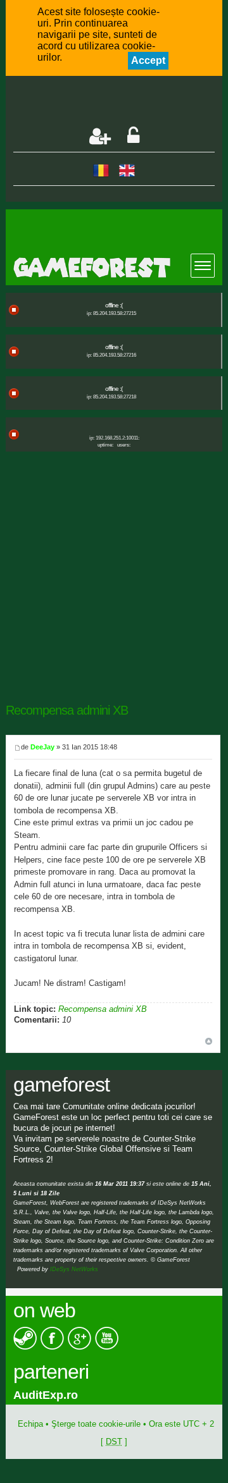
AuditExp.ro (45, 1395)
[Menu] (203, 266)
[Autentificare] (133, 136)
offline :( (113, 305)
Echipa (30, 1424)
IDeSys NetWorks (74, 1269)
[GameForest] (117, 267)
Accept (148, 60)
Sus (208, 1041)
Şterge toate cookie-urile (96, 1424)
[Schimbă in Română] (101, 170)
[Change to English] (127, 170)
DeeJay (42, 747)
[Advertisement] (120, 102)
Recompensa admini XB (67, 710)
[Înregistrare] (100, 136)
